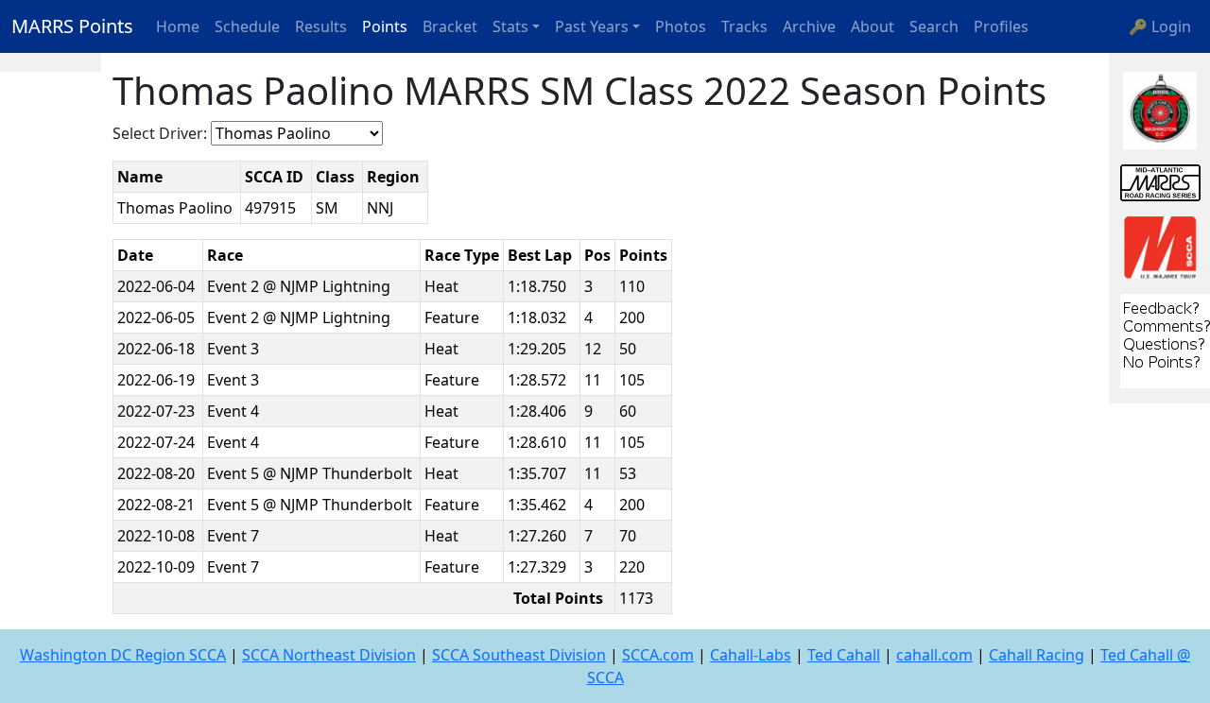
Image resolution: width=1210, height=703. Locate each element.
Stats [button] (510, 26)
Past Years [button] (592, 26)
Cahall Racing (1036, 654)
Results (321, 26)
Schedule (247, 26)
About (872, 26)
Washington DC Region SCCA (123, 654)
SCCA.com (658, 654)
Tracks (744, 26)
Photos (680, 26)
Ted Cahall (843, 654)
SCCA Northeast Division (329, 654)
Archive (809, 26)
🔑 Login (1160, 26)
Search (934, 26)
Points (384, 26)
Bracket (450, 26)
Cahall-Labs (750, 654)
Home (177, 26)
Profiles (1001, 26)
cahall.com (934, 654)
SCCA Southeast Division (519, 654)
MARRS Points (72, 26)
